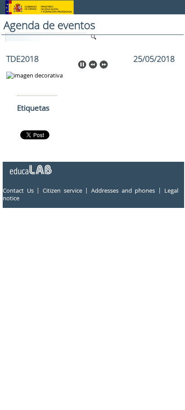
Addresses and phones (123, 190)
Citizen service (62, 190)
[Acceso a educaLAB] (30, 166)
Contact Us (18, 190)
